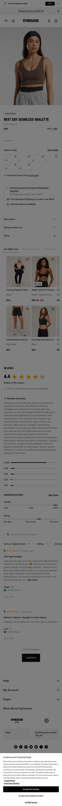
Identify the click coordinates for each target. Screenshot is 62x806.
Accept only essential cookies (31, 796)
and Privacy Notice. (12, 783)
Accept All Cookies (31, 789)
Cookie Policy (9, 780)
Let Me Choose (31, 802)
